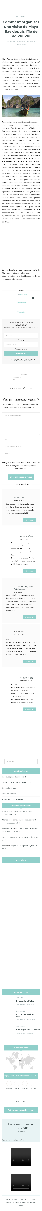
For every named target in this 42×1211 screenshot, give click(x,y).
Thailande (23, 16)
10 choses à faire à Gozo (25, 1015)
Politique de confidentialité (22, 361)
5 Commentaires (32, 42)
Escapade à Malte (25, 1001)
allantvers (11, 42)
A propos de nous (11, 1199)
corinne (19, 497)
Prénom (21, 340)
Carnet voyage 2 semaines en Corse (17, 782)
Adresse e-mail (21, 349)
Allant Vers (26, 536)
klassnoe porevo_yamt (11, 837)
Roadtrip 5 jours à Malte (28, 1029)
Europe (18, 998)
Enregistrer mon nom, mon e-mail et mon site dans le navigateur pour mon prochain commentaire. (21, 466)
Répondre (30, 520)
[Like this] (31, 299)
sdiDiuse (5, 811)
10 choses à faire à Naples (12, 799)
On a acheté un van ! (10, 788)
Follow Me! (21, 1131)
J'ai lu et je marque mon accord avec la (22, 360)
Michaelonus (7, 820)
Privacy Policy (24, 1199)
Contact (33, 1199)
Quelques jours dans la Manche (14, 777)
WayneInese (7, 828)
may (4, 846)
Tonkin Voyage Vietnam (23, 587)
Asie (17, 16)
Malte (23, 998)
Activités (21, 312)
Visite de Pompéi (9, 794)
